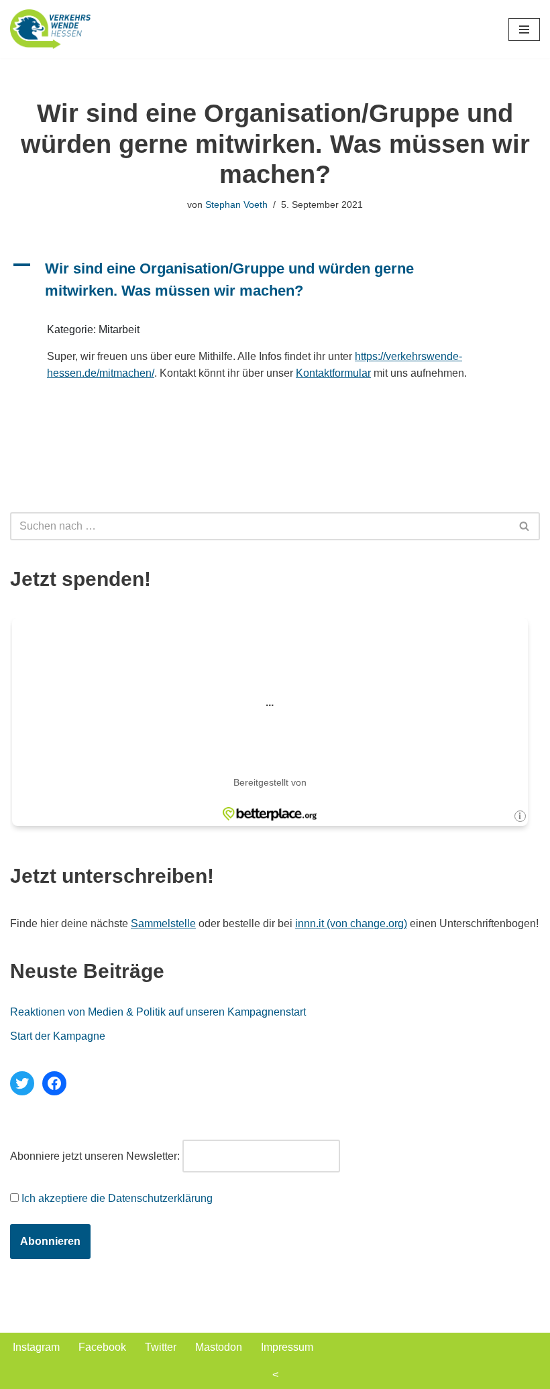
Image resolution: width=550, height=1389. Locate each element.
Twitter (160, 1347)
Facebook (102, 1347)
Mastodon (218, 1347)
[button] (275, 279)
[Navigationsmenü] (524, 29)
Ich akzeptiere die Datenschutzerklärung (117, 1198)
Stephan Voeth (236, 204)
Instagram (36, 1347)
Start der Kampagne (57, 1036)
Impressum (287, 1347)
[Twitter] (22, 1083)
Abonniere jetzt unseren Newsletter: (95, 1156)
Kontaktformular (333, 373)
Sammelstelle (163, 923)
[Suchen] (525, 526)
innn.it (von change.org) (351, 923)
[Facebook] (54, 1083)
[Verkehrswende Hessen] (50, 29)
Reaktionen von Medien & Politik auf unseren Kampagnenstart (158, 1012)
